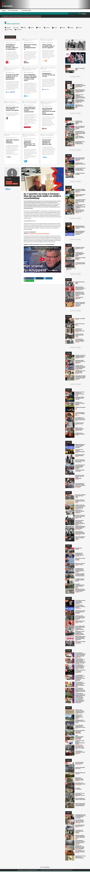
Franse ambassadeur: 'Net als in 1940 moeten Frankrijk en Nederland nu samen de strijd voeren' (30, 77)
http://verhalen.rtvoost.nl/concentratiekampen (38, 233)
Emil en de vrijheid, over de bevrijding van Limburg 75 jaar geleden (12, 109)
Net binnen (10, 183)
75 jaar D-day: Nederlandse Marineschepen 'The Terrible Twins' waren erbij (29, 144)
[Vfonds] (75, 58)
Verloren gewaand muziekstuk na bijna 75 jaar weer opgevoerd (48, 46)
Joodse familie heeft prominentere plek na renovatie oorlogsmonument (29, 109)
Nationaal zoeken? (84, 14)
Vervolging (10, 181)
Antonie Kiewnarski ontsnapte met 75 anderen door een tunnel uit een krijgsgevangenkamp (48, 111)
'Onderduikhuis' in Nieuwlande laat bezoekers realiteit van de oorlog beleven (12, 47)
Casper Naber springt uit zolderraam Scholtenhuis (12, 141)
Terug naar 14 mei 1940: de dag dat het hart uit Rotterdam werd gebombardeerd (12, 77)
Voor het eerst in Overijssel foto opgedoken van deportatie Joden (46, 142)
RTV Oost (8, 189)
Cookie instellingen (45, 867)
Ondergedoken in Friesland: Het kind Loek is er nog (48, 75)
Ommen (16, 183)
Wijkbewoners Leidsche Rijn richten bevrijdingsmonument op (30, 47)
